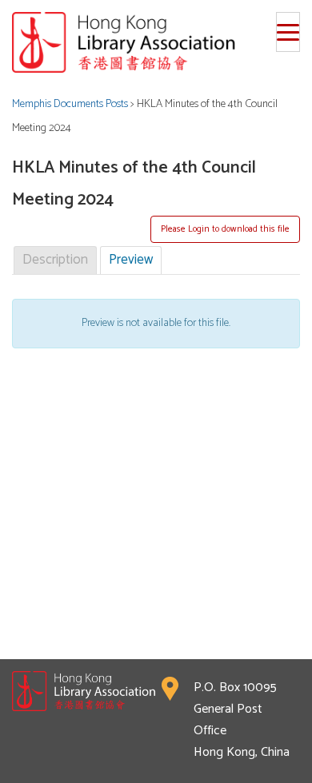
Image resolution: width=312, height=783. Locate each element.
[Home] (156, 42)
